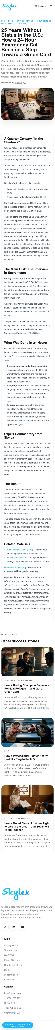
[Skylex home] (10, 6)
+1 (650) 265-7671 (13, 997)
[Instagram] (5, 927)
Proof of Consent (12, 960)
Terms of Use (10, 950)
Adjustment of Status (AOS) (20, 549)
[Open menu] (51, 6)
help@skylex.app (12, 993)
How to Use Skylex (13, 964)
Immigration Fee (12, 974)
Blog (6, 969)
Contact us (9, 979)
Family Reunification (16, 557)
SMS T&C (9, 955)
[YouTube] (22, 927)
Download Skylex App (15, 567)
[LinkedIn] (13, 927)
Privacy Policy (11, 945)
